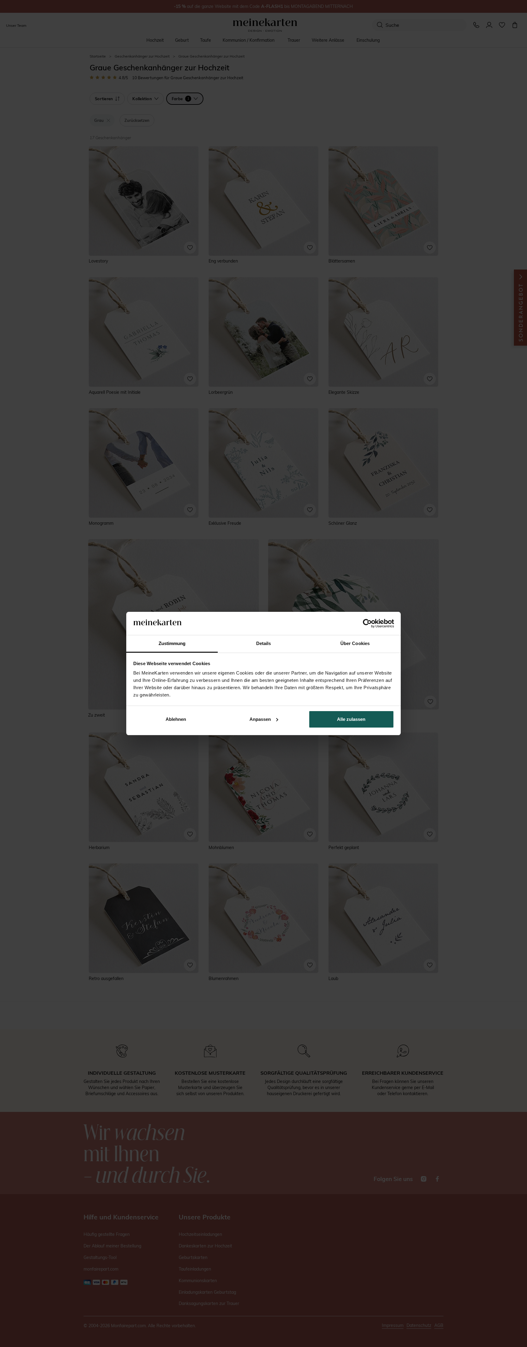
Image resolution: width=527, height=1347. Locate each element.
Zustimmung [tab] (172, 643)
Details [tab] (263, 643)
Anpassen (260, 719)
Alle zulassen (351, 719)
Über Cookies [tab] (355, 643)
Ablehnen (176, 719)
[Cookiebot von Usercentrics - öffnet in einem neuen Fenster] (367, 623)
